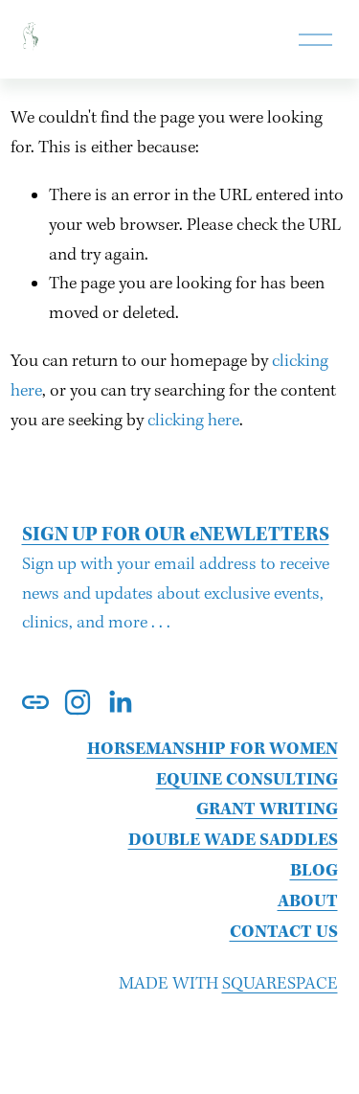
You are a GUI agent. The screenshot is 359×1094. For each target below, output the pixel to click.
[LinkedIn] (119, 702)
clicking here (193, 421)
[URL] (35, 702)
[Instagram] (77, 702)
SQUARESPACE (280, 984)
